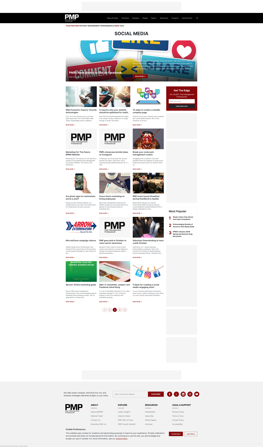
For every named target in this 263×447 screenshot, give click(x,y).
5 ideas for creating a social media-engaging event (146, 285)
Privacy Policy (178, 412)
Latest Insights (124, 412)
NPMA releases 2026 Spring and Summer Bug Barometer (182, 234)
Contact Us (95, 420)
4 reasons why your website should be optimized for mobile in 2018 (114, 112)
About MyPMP (97, 412)
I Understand (175, 434)
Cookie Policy (178, 420)
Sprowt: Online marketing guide (81, 284)
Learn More (191, 434)
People (145, 18)
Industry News (124, 416)
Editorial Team (97, 416)
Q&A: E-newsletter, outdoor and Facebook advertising (114, 285)
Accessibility (177, 424)
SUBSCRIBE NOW (182, 106)
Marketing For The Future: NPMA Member (78, 153)
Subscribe (155, 394)
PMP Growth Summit (126, 424)
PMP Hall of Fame (125, 420)
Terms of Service (13, 446)
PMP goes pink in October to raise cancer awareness (112, 241)
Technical (125, 18)
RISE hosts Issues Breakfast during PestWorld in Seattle (146, 197)
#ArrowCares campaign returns (81, 240)
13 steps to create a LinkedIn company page (146, 111)
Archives (148, 424)
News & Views (112, 18)
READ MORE (139, 76)
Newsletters (150, 412)
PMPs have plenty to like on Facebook (95, 72)
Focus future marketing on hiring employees (112, 197)
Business (135, 18)
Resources (164, 18)
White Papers (150, 420)
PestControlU (187, 18)
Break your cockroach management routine (143, 153)
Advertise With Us (98, 424)
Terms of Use (177, 416)
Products (175, 18)
